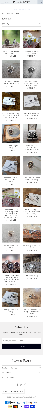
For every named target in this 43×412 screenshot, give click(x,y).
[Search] (35, 2)
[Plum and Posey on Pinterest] (25, 385)
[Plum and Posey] (21, 2)
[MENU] (1, 2)
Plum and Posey (17, 397)
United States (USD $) (12, 391)
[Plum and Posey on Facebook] (17, 385)
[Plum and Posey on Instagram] (21, 385)
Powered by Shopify (29, 397)
